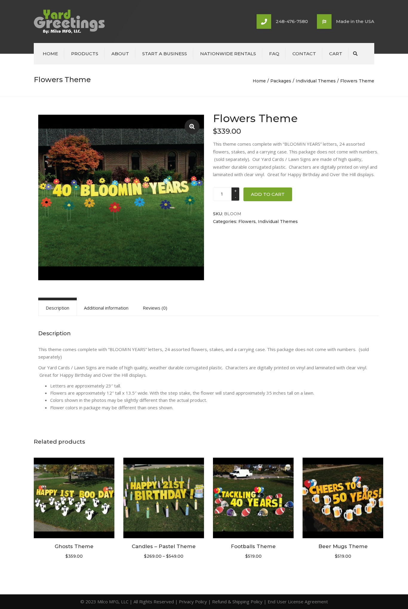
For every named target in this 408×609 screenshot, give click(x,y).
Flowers (247, 221)
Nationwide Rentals (228, 53)
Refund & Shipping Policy (237, 602)
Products (84, 53)
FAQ (274, 53)
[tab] (57, 308)
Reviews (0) (155, 308)
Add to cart (268, 194)
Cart (335, 53)
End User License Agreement (298, 602)
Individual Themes (316, 81)
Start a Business (164, 53)
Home (50, 53)
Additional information (106, 308)
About (120, 53)
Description (57, 308)
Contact (304, 53)
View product (74, 498)
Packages (280, 81)
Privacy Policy (193, 602)
